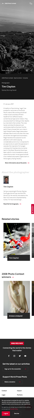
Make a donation (10, 382)
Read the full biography (10, 204)
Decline (16, 413)
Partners (19, 395)
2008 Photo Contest (10, 3)
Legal (3, 395)
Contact (4, 390)
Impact (19, 390)
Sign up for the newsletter (13, 369)
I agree (6, 413)
